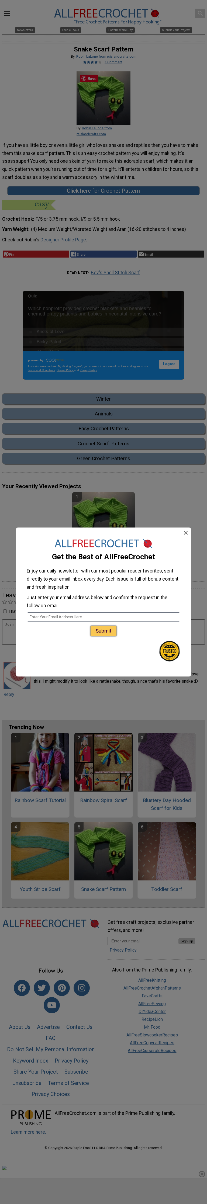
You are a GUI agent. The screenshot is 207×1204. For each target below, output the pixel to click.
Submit (103, 631)
